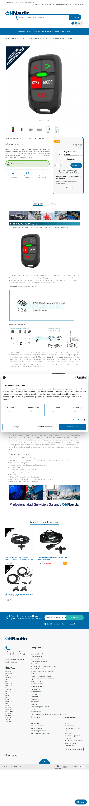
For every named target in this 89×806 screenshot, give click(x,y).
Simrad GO (35, 664)
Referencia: (9, 144)
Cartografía (35, 699)
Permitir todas (72, 427)
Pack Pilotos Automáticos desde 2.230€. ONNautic (49, 714)
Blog (66, 723)
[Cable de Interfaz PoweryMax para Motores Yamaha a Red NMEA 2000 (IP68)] (20, 541)
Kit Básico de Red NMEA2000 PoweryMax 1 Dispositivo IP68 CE (19, 595)
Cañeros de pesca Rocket (40, 707)
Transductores (36, 692)
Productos (21, 32)
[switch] (31, 411)
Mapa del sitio (70, 746)
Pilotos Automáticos (38, 684)
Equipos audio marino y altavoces (43, 679)
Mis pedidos (35, 723)
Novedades (37, 32)
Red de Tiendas (66, 32)
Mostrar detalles (76, 420)
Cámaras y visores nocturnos (41, 676)
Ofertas (57, 32)
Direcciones (35, 694)
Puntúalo (68, 187)
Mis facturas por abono (39, 726)
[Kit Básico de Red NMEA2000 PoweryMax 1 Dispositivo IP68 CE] (20, 578)
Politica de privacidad (68, 624)
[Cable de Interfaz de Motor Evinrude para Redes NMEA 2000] (52, 541)
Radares (34, 704)
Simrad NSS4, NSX (37, 669)
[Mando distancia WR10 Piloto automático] (13, 129)
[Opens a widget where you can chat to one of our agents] (81, 802)
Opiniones (52, 204)
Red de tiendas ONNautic (73, 741)
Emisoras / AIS (36, 689)
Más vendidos (36, 712)
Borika (33, 709)
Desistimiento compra (74, 749)
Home (7, 38)
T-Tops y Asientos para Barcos (42, 671)
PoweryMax (35, 697)
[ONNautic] (17, 13)
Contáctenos (69, 726)
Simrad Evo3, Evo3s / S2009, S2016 (43, 666)
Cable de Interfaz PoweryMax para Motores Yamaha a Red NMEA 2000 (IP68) (19, 558)
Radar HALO (35, 674)
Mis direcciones (36, 728)
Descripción (38, 204)
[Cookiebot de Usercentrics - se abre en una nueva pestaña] (77, 377)
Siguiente (80, 128)
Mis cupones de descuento (40, 733)
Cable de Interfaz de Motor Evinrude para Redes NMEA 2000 (52, 558)
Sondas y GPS (36, 681)
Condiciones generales (73, 736)
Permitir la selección (44, 427)
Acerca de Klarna (71, 743)
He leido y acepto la (54, 624)
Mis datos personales (38, 731)
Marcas (29, 32)
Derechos (68, 738)
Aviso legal (68, 733)
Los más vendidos (47, 32)
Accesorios (35, 702)
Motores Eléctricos (37, 687)
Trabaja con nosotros (72, 728)
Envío (66, 731)
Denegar (16, 427)
